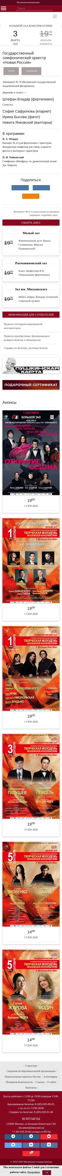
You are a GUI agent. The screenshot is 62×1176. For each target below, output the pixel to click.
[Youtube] (49, 1136)
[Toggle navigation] (54, 16)
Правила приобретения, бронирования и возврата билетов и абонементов (27, 338)
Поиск (11, 71)
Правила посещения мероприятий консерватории (23, 326)
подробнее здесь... (50, 215)
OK (47, 1172)
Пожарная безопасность (19, 1082)
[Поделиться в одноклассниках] (30, 196)
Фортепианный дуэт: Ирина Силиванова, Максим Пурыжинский (34, 244)
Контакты (31, 1087)
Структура (31, 1065)
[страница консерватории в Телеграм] (13, 1136)
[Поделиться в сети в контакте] (20, 187)
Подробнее (33, 1172)
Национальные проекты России (23, 1076)
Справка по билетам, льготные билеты (26, 348)
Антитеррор (50, 1076)
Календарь (31, 71)
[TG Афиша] (31, 1136)
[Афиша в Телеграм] (31, 1153)
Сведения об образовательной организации (31, 1071)
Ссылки (40, 1082)
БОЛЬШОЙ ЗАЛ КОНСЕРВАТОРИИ (30, 25)
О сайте (51, 1082)
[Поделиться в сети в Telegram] (41, 187)
